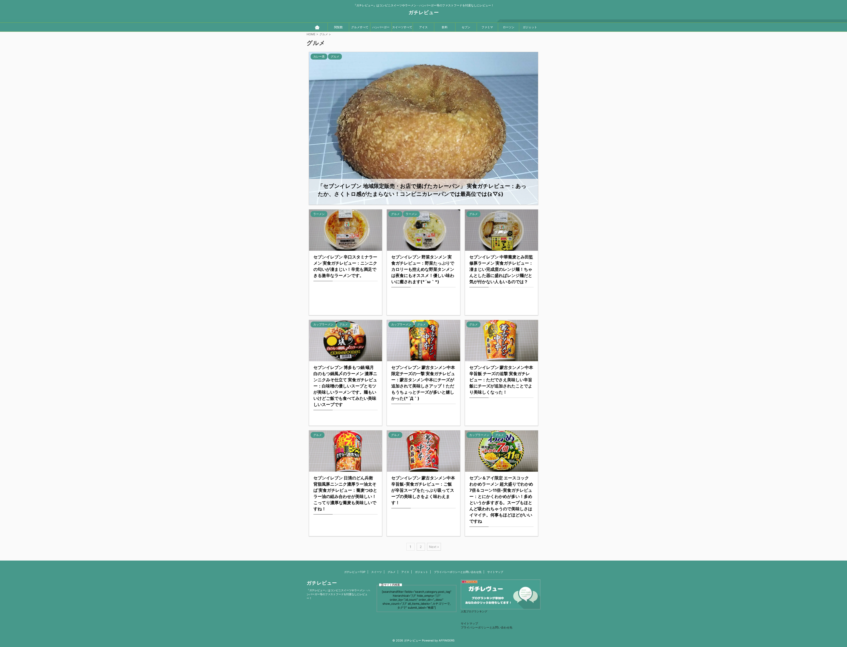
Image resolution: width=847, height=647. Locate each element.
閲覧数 (338, 27)
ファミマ (487, 27)
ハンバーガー (381, 27)
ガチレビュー (424, 12)
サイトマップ (495, 572)
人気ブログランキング (474, 611)
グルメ (391, 572)
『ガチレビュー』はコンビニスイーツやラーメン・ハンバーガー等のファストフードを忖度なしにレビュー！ (338, 594)
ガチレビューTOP (354, 572)
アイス (423, 27)
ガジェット (530, 27)
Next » (434, 547)
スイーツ (376, 572)
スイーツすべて (402, 27)
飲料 (445, 27)
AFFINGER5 (447, 640)
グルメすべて (359, 27)
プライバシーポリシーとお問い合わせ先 (458, 572)
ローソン (508, 27)
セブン (466, 27)
